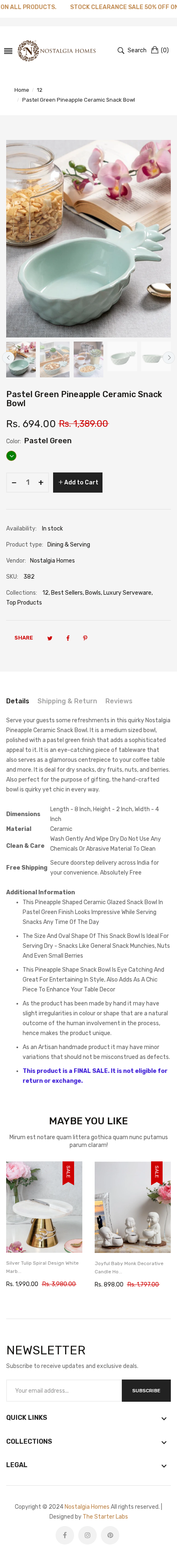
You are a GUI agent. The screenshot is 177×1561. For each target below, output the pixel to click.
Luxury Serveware (127, 592)
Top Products (24, 602)
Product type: (24, 544)
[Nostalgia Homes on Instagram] (87, 1535)
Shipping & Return (67, 701)
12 (45, 592)
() (165, 50)
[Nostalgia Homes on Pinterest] (110, 1535)
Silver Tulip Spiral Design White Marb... (42, 1267)
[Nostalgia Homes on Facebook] (65, 1535)
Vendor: (16, 560)
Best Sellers (67, 592)
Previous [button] (8, 357)
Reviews (119, 701)
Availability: (21, 528)
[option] (21, 359)
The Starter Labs (105, 1516)
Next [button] (169, 357)
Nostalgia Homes (87, 1506)
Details (17, 701)
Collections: (21, 592)
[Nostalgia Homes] (56, 51)
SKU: (12, 576)
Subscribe (146, 1391)
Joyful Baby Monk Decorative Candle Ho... (129, 1268)
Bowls (93, 592)
